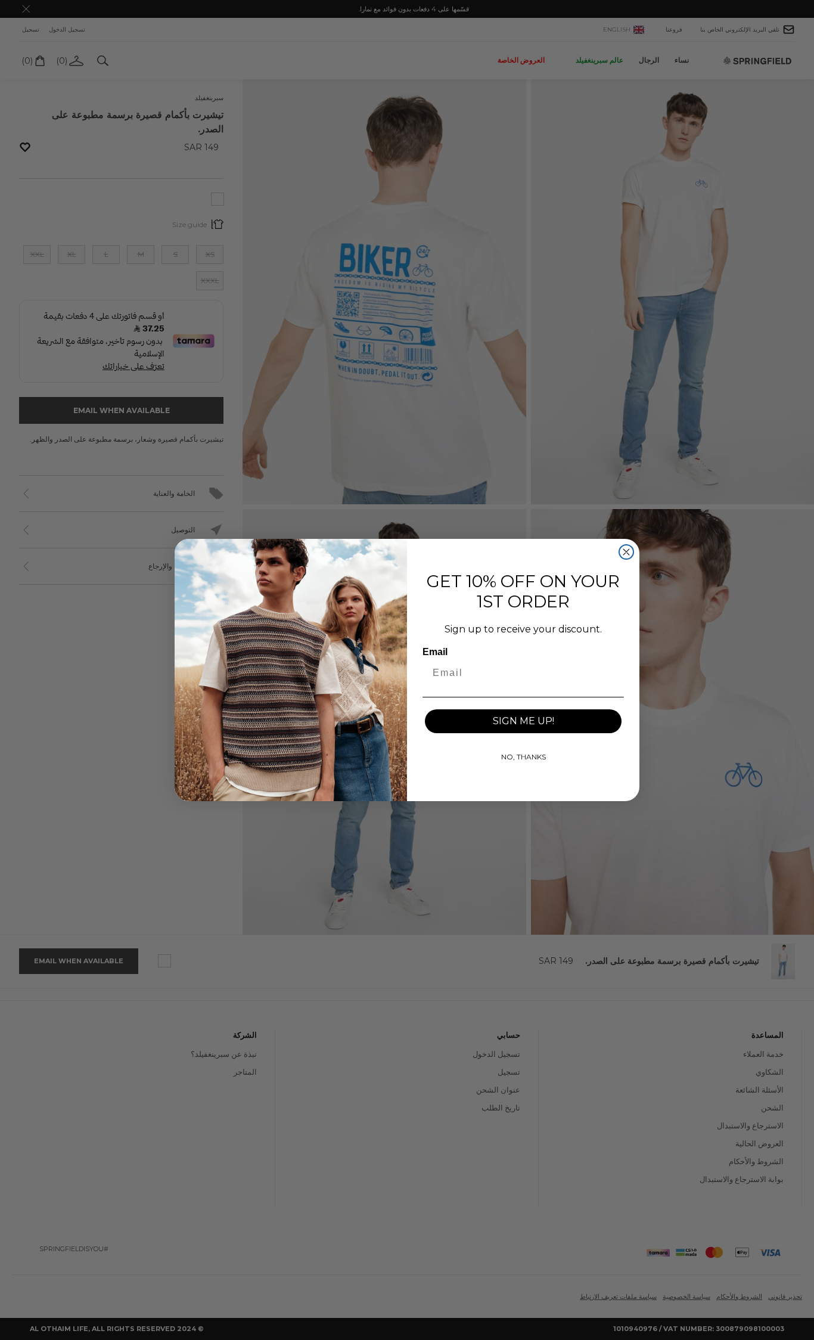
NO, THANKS (523, 756)
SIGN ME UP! (523, 721)
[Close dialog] (626, 552)
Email (435, 652)
